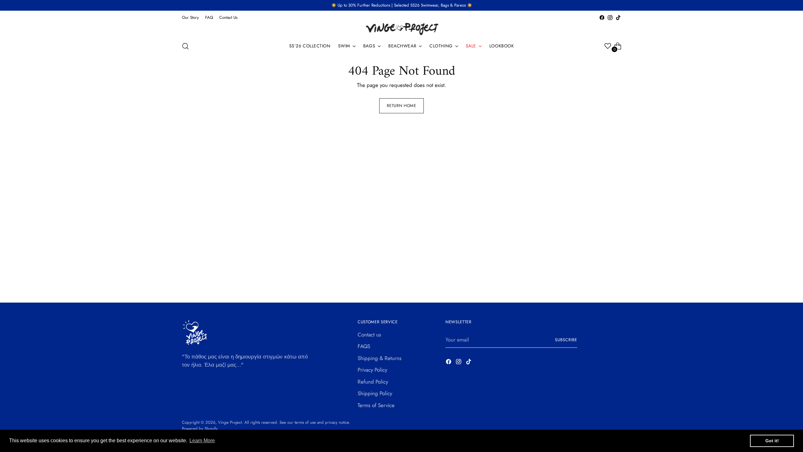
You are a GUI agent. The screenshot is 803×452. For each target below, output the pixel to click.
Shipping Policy (375, 393)
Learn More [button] (202, 440)
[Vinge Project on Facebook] (602, 17)
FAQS (364, 346)
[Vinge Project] (401, 28)
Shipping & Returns (380, 358)
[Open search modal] (185, 46)
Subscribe (566, 340)
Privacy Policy (372, 370)
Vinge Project (230, 422)
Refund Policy (373, 381)
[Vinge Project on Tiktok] (618, 17)
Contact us (369, 334)
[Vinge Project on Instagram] (610, 17)
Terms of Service (376, 405)
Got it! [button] (772, 440)
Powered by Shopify (200, 429)
